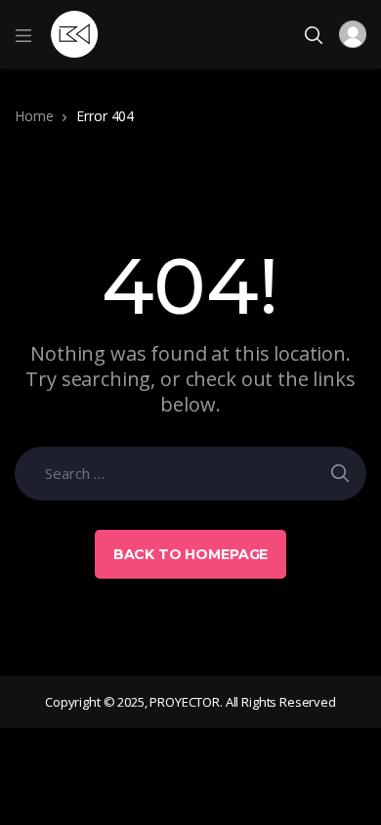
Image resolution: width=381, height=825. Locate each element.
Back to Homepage (191, 554)
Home (34, 116)
